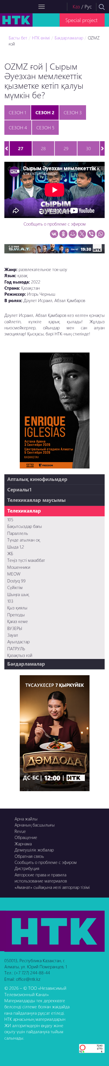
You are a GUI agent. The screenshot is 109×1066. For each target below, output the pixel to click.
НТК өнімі (41, 38)
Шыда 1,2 (15, 547)
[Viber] (91, 234)
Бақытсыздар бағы (24, 526)
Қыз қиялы (17, 608)
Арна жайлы (26, 819)
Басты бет (18, 38)
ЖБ (10, 553)
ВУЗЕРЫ (14, 628)
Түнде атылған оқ (23, 540)
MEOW (13, 574)
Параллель (17, 533)
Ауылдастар (18, 641)
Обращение (26, 837)
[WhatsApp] (101, 234)
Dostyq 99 (16, 581)
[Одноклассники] (63, 234)
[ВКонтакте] (54, 234)
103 (10, 601)
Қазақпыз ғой (19, 655)
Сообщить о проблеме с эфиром (55, 224)
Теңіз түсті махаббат (26, 560)
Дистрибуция (27, 868)
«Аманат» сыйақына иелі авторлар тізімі (52, 887)
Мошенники (18, 567)
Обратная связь (29, 856)
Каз (76, 6)
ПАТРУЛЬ (16, 648)
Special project (81, 19)
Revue (20, 831)
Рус (88, 6)
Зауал (12, 635)
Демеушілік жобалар (34, 850)
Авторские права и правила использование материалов (41, 878)
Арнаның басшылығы (35, 825)
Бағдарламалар (69, 38)
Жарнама (23, 844)
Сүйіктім (15, 587)
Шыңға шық (18, 594)
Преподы (16, 615)
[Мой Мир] (73, 234)
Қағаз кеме (17, 621)
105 (10, 519)
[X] (82, 234)
